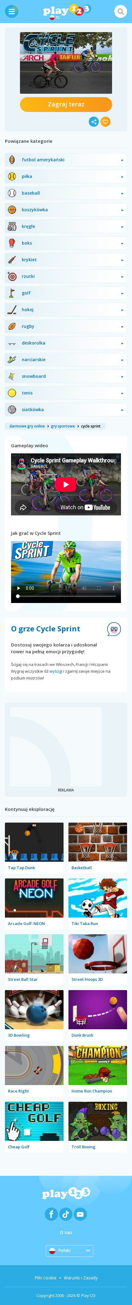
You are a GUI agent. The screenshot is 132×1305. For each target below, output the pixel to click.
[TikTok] (65, 1214)
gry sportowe (63, 426)
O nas (66, 1232)
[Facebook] (51, 1214)
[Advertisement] (56, 745)
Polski (64, 1250)
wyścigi (55, 671)
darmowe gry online (27, 426)
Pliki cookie (45, 1278)
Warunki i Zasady (81, 1278)
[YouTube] (80, 1214)
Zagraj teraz (66, 104)
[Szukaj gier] (120, 11)
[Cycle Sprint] (66, 63)
